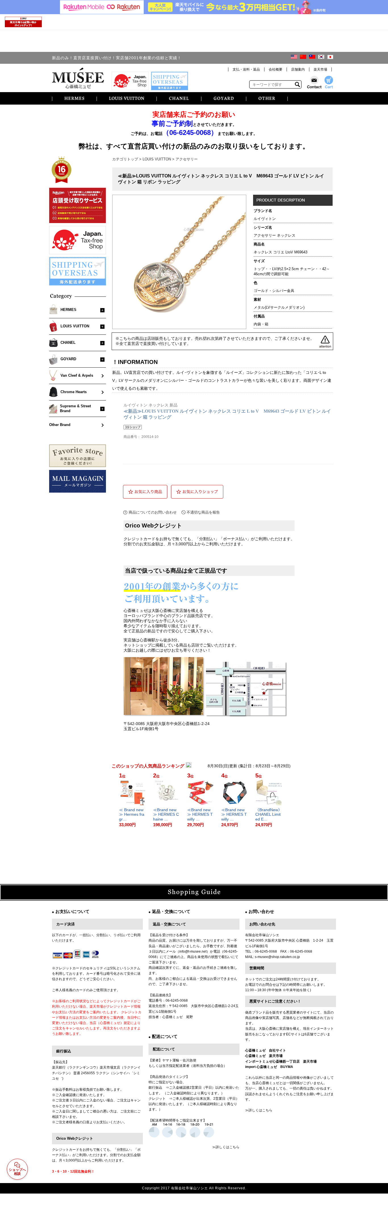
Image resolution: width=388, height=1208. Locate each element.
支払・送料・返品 (246, 69)
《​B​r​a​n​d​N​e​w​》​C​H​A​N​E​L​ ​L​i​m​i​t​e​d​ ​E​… (268, 815)
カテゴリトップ (125, 159)
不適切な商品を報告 (203, 512)
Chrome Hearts (74, 392)
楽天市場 (320, 69)
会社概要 (275, 69)
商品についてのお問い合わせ (153, 512)
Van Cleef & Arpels (77, 375)
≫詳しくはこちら (225, 1147)
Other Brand (59, 425)
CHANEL (68, 342)
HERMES (68, 310)
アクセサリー (187, 159)
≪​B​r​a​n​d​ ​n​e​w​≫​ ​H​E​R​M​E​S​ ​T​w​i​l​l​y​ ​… (200, 815)
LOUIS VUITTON (75, 326)
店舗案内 (298, 69)
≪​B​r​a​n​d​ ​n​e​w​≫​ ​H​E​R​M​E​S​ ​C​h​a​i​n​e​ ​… (166, 815)
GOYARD (68, 359)
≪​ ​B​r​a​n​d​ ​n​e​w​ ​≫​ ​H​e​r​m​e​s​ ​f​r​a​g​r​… (132, 815)
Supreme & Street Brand (75, 408)
